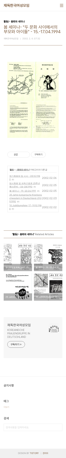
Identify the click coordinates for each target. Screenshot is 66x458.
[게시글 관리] (25, 154)
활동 (12, 169)
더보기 (6, 407)
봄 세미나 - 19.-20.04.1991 (22, 190)
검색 (58, 427)
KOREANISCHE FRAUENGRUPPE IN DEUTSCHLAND (18, 333)
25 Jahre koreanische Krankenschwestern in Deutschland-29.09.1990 (25, 198)
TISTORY (34, 453)
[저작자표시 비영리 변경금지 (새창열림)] (51, 154)
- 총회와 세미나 (23, 169)
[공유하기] (21, 154)
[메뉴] (61, 5)
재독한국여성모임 (16, 5)
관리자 (45, 453)
